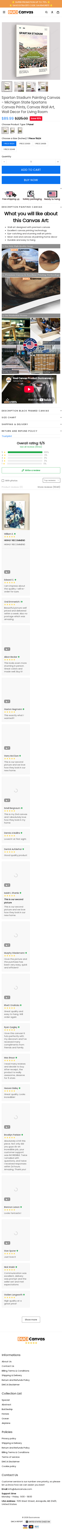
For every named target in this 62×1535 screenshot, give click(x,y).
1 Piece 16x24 (34, 138)
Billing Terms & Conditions (15, 1370)
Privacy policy (9, 1438)
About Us (7, 1361)
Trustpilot (7, 436)
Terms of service (11, 1456)
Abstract (6, 1404)
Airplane (6, 1423)
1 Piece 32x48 (9, 149)
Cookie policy (9, 1466)
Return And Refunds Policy (16, 1380)
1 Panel (29, 124)
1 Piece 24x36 (40, 143)
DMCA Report (17, 1521)
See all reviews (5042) (31, 446)
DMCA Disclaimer (11, 1384)
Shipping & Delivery (12, 1375)
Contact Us (8, 1366)
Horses (5, 1413)
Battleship (7, 1409)
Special (6, 1399)
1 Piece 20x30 (24, 143)
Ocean (5, 1418)
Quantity (6, 156)
